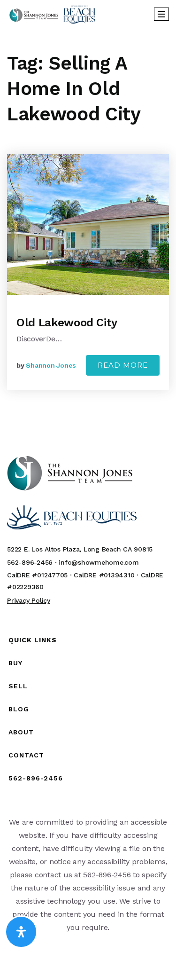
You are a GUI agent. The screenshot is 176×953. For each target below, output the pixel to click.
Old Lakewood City (66, 322)
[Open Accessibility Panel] (21, 931)
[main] (88, 232)
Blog (18, 709)
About (21, 732)
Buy (15, 663)
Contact (26, 755)
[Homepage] (52, 14)
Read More (123, 365)
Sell (18, 686)
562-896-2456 (35, 778)
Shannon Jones (51, 365)
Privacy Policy (28, 600)
